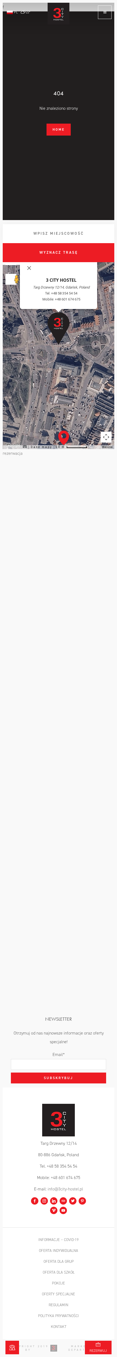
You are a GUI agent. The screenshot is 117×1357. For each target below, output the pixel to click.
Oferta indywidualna (58, 1250)
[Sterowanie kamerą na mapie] (106, 437)
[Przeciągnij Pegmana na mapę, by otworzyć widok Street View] (10, 279)
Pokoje (58, 1283)
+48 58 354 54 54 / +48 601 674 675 (12, 1347)
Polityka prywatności (58, 1315)
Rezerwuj (98, 1350)
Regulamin (58, 1305)
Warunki (107, 447)
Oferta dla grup (59, 1261)
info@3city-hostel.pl (65, 1189)
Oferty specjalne (58, 1294)
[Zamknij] (29, 268)
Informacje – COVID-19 (58, 1239)
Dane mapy (41, 447)
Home (59, 129)
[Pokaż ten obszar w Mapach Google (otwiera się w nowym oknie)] (60, 445)
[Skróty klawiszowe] (25, 446)
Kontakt (58, 1326)
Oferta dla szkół (59, 1272)
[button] (63, 437)
